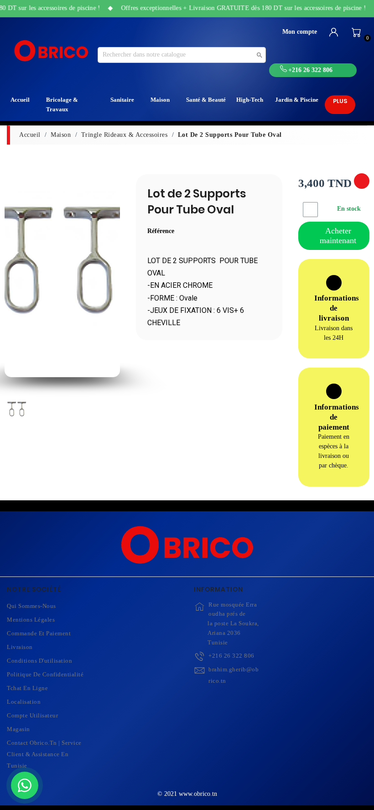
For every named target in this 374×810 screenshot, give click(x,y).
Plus (340, 101)
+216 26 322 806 (231, 655)
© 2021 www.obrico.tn (187, 793)
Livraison (20, 647)
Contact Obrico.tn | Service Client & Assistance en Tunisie (44, 754)
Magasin (18, 729)
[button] (14, 279)
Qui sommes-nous (31, 605)
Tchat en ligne (27, 688)
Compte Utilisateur (32, 715)
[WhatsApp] (24, 785)
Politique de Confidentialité (45, 674)
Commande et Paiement (39, 633)
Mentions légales (31, 619)
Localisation (24, 701)
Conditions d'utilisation (39, 660)
